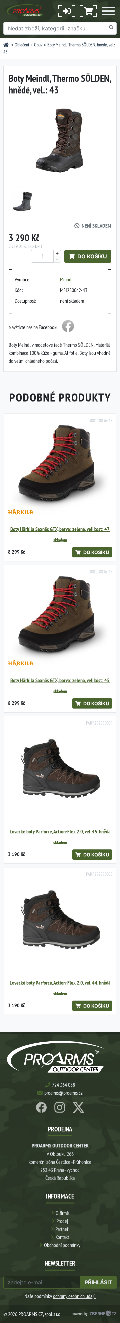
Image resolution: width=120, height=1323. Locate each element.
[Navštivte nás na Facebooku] (68, 327)
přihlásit (98, 1282)
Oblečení (22, 45)
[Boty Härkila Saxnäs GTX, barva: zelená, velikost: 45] (60, 621)
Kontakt (62, 1237)
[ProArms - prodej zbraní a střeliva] (6, 45)
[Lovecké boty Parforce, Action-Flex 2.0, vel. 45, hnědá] (60, 772)
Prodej (62, 1221)
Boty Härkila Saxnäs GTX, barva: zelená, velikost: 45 (60, 680)
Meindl (66, 279)
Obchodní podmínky (62, 1245)
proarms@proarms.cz (63, 1092)
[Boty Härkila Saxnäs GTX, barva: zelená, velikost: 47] (60, 470)
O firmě (62, 1213)
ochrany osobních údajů (74, 1296)
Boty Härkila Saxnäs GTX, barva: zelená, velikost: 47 (60, 529)
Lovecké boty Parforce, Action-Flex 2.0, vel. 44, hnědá (60, 982)
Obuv (38, 45)
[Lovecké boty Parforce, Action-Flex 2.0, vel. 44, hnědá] (60, 923)
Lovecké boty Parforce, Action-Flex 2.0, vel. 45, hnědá (60, 831)
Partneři (62, 1229)
